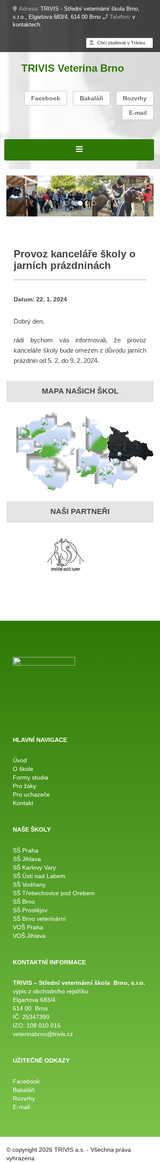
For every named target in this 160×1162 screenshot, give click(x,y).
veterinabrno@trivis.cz (43, 1034)
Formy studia (30, 777)
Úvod (20, 760)
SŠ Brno (24, 901)
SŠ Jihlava (27, 858)
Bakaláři (91, 98)
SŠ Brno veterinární (39, 918)
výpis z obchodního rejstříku (50, 991)
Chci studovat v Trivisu (120, 42)
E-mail (138, 112)
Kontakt (23, 803)
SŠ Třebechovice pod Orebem (54, 893)
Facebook (45, 98)
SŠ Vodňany (29, 884)
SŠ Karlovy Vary (34, 867)
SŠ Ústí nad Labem (39, 876)
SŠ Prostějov (30, 910)
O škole (23, 768)
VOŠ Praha (28, 927)
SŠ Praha (25, 850)
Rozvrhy (135, 98)
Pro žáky (24, 785)
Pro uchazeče (31, 794)
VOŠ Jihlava (29, 935)
